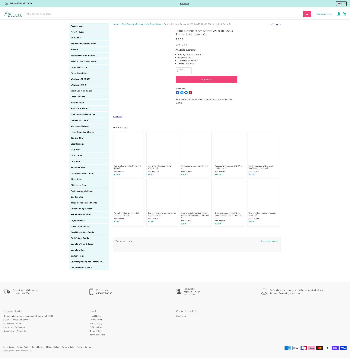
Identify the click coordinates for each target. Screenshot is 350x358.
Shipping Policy (97, 327)
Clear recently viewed (268, 241)
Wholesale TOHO (79, 85)
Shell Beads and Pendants (83, 114)
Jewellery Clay (77, 250)
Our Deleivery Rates (12, 323)
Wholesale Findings (80, 126)
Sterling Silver (77, 138)
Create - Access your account (16, 319)
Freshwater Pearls (79, 108)
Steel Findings (77, 144)
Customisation (77, 256)
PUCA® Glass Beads (80, 238)
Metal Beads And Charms (82, 132)
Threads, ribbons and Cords (84, 203)
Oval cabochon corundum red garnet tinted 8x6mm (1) (162, 214)
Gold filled (76, 150)
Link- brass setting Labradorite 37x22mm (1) (159, 167)
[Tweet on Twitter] (181, 92)
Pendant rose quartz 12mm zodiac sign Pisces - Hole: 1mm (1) (262, 167)
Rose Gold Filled (78, 167)
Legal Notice (95, 316)
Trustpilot (184, 3)
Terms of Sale (96, 331)
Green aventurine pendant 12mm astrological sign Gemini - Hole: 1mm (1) (195, 215)
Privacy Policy (96, 319)
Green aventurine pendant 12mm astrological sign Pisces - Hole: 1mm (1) (228, 215)
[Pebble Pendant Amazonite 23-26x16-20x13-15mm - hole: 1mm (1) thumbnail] (118, 36)
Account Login (77, 26)
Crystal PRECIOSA (79, 67)
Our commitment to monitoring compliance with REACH (28, 316)
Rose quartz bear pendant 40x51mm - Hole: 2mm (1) (229, 167)
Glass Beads (76, 179)
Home (116, 24)
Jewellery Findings (79, 120)
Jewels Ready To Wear (81, 208)
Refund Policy (96, 323)
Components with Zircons (82, 173)
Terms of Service (97, 335)
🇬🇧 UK (340, 3)
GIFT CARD (76, 38)
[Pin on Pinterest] (190, 92)
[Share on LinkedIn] (186, 92)
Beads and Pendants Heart (83, 43)
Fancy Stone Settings (80, 226)
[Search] (307, 14)
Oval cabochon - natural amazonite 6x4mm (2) (262, 214)
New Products (77, 32)
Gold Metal (76, 161)
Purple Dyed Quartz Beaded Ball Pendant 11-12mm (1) (126, 214)
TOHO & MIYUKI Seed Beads (84, 61)
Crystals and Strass (80, 73)
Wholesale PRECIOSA (80, 79)
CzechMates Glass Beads (82, 232)
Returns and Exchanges (14, 327)
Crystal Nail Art (78, 220)
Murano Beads (77, 102)
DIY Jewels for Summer (81, 267)
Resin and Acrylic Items (81, 191)
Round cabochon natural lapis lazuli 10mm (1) (127, 167)
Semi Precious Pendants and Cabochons (141, 24)
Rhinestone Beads (79, 185)
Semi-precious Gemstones (83, 55)
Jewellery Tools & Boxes (82, 244)
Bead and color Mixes (81, 214)
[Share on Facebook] (177, 92)
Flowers (74, 49)
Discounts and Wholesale (14, 331)
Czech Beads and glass (81, 91)
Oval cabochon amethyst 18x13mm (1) (194, 167)
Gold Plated (76, 155)
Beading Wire (77, 197)
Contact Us (181, 316)
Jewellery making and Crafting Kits (87, 262)
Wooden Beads (78, 96)
